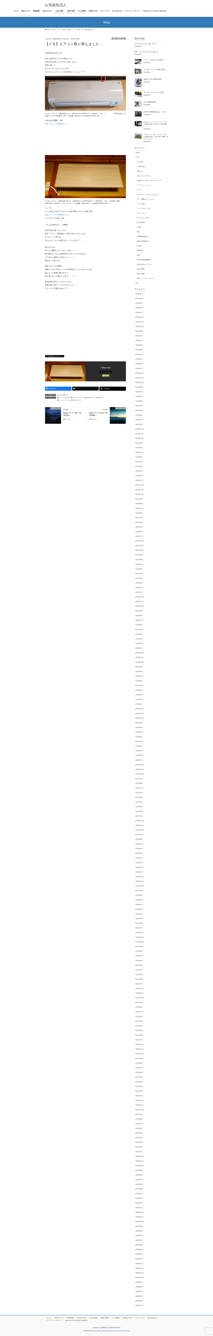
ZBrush (139, 171)
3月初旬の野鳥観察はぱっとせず (154, 112)
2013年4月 (139, 1026)
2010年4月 (139, 1193)
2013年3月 (139, 1030)
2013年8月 (139, 1007)
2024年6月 (139, 401)
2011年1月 (139, 1151)
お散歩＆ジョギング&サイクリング (149, 180)
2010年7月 (139, 1180)
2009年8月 (139, 1231)
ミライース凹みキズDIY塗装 (153, 60)
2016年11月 (139, 825)
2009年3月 (139, 1254)
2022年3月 (139, 527)
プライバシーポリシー (54, 1320)
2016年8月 (139, 839)
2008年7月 (139, 1291)
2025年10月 (139, 326)
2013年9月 (139, 1002)
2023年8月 (139, 448)
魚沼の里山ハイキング (144, 264)
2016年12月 (139, 821)
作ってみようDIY (143, 218)
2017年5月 (139, 797)
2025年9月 (139, 331)
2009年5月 (139, 1245)
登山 (136, 283)
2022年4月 (139, 522)
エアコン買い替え (64, 397)
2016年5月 (139, 853)
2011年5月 (139, 1133)
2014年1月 (139, 984)
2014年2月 (139, 979)
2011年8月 (139, 1119)
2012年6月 (139, 1072)
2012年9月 (139, 1058)
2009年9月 (139, 1226)
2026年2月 (139, 308)
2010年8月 (139, 1175)
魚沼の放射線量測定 (144, 260)
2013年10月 (139, 998)
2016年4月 (139, 858)
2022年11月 (139, 490)
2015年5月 (139, 909)
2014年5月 (139, 965)
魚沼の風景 (141, 274)
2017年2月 (139, 811)
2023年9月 (139, 443)
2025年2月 (139, 364)
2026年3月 (139, 303)
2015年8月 (139, 895)
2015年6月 (139, 904)
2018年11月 (139, 713)
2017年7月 (139, 788)
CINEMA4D (141, 166)
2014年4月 (139, 970)
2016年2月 (139, 867)
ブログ (137, 157)
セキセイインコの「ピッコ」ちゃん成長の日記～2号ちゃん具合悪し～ (155, 124)
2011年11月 (139, 1105)
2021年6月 (139, 569)
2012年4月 (139, 1082)
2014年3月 (139, 974)
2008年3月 (139, 1305)
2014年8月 (139, 951)
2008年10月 (139, 1277)
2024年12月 (139, 373)
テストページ (139, 1318)
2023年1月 (139, 480)
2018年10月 (139, 718)
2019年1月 (139, 704)
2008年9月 (139, 1282)
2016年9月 (139, 835)
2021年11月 (139, 545)
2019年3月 (139, 695)
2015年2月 (139, 923)
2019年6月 (139, 681)
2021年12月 (139, 541)
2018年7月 (139, 732)
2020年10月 (139, 606)
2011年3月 (139, 1142)
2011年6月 (139, 1128)
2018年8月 (139, 727)
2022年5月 (139, 518)
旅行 (138, 232)
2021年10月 (139, 550)
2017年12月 (139, 765)
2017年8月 (139, 783)
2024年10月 (139, 382)
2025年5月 (139, 350)
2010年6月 (139, 1184)
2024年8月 (139, 392)
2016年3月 (139, 863)
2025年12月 (139, 317)
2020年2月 (139, 643)
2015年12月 (139, 876)
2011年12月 (139, 1100)
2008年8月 (139, 1287)
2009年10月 (139, 1221)
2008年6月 (139, 1296)
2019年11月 (139, 657)
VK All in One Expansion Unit (121, 1330)
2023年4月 (139, 466)
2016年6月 (139, 848)
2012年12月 (139, 1044)
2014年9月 (139, 946)
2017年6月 (139, 793)
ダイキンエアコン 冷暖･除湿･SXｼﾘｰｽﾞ (70, 400)
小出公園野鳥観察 (149, 102)
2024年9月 (139, 387)
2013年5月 (139, 1021)
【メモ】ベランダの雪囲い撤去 (154, 69)
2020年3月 (139, 639)
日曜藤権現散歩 (142, 236)
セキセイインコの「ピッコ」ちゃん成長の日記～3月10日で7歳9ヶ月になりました (155, 136)
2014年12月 (139, 932)
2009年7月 (139, 1235)
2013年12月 (139, 988)
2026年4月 (139, 298)
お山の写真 (94, 1318)
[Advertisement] (85, 335)
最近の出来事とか (118, 38)
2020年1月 (139, 648)
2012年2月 (139, 1091)
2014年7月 (139, 956)
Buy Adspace (152, 1318)
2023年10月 (139, 438)
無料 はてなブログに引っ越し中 (146, 52)
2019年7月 (139, 676)
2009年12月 (139, 1212)
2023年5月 (139, 462)
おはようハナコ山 (143, 176)
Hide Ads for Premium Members (76, 1320)
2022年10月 (139, 494)
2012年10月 (139, 1054)
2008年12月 (139, 1268)
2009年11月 (139, 1217)
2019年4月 (139, 690)
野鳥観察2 (70, 1318)
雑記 (138, 255)
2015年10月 (139, 886)
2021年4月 (139, 578)
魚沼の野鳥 (141, 269)
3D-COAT (140, 162)
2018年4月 (139, 746)
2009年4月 (139, 1249)
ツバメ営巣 (141, 204)
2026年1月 (139, 312)
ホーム (49, 1318)
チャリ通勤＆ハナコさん (145, 199)
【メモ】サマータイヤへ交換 (153, 92)
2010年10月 (139, 1166)
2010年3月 (139, 1198)
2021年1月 (139, 592)
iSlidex (137, 152)
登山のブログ (82, 1318)
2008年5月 (139, 1301)
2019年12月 (139, 653)
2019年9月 (139, 667)
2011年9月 (139, 1114)
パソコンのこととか (144, 208)
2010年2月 (139, 1203)
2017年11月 (139, 769)
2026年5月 (139, 294)
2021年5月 (139, 573)
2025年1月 (139, 368)
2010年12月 (139, 1156)
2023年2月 (139, 476)
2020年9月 (139, 611)
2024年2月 (139, 420)
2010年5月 (139, 1189)
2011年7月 (139, 1124)
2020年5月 (139, 629)
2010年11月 (139, 1161)
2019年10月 (139, 662)
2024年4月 (139, 410)
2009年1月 (139, 1263)
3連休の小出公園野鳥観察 (152, 79)
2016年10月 (139, 830)
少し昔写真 (116, 1318)
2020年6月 (139, 625)
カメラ (139, 190)
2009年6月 (139, 1240)
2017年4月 (139, 802)
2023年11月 (139, 434)
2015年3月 (139, 918)
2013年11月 (139, 993)
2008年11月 (139, 1273)
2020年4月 (139, 634)
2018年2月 (139, 755)
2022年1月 (139, 536)
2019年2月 (139, 699)
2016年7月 (139, 844)
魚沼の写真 (105, 1318)
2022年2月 (139, 531)
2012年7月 (139, 1068)
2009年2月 (139, 1259)
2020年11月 (139, 601)
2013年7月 (139, 1012)
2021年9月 (139, 555)
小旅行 (139, 227)
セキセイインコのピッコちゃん (148, 194)
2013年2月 (139, 1035)
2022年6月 (139, 513)
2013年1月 (139, 1040)
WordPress (94, 1330)
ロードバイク (141, 213)
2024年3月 (139, 415)
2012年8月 (139, 1063)
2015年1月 (139, 928)
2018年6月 (139, 737)
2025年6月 (139, 345)
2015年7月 (139, 900)
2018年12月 (139, 709)
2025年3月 (139, 359)
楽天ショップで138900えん (56, 215)
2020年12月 (139, 597)
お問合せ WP (127, 1318)
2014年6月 (139, 960)
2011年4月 (139, 1138)
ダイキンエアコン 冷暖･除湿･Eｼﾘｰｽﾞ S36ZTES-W (88, 397)
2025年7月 (139, 340)
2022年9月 (139, 499)
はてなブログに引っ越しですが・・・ (148, 44)
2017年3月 (139, 806)
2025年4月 (139, 354)
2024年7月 (139, 396)
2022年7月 (139, 508)
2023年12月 (139, 429)
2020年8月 (139, 615)
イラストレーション (144, 185)
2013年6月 (139, 1016)
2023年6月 (139, 457)
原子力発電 (141, 222)
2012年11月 (139, 1049)
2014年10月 (139, 942)
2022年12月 (139, 485)
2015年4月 (139, 914)
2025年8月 (139, 336)
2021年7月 (139, 564)
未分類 (139, 246)
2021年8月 (139, 559)
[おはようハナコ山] (53, 415)
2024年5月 (139, 406)
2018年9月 (139, 723)
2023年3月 (139, 471)
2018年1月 (139, 760)
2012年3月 (139, 1086)
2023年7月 (139, 452)
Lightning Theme (106, 1330)
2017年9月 (139, 779)
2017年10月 (139, 774)
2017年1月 (139, 816)
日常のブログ (59, 1318)
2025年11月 (139, 322)
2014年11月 (139, 937)
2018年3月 (139, 751)
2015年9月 (139, 890)
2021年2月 (139, 587)
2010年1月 (139, 1208)
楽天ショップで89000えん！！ (57, 124)
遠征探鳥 (140, 250)
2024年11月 (139, 378)
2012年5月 (139, 1077)
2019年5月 (139, 685)
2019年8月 (139, 671)
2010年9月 (139, 1170)
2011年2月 (139, 1147)
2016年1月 (139, 872)
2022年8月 (139, 503)
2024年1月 (139, 424)
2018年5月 (139, 741)
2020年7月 (139, 620)
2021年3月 (139, 583)
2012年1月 (139, 1096)
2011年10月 (139, 1110)
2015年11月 (139, 881)
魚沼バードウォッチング (145, 278)
